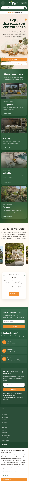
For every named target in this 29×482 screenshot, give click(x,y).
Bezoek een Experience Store (13, 63)
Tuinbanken (5, 422)
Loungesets (5, 414)
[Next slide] (24, 274)
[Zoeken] (25, 8)
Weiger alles (6, 475)
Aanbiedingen (5, 440)
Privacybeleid (8, 395)
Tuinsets (4, 412)
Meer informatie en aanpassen (10, 471)
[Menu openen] (3, 3)
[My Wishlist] (22, 3)
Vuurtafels (4, 427)
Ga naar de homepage (13, 59)
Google (17, 397)
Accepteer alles (7, 479)
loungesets (13, 31)
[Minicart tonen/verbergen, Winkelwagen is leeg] (25, 3)
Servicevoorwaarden (8, 397)
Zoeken (15, 326)
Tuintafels (4, 419)
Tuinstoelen (5, 417)
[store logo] (14, 3)
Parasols (4, 430)
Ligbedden (4, 425)
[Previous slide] (4, 274)
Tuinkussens (5, 432)
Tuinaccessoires (6, 435)
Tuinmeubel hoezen (7, 438)
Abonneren (15, 389)
